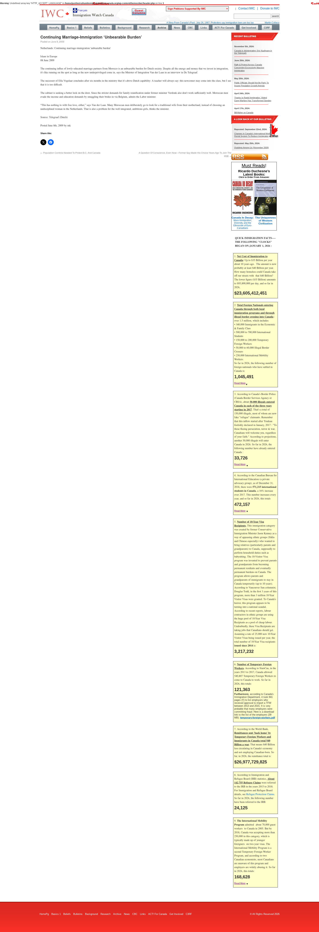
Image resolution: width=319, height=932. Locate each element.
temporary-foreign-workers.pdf (257, 717)
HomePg (54, 27)
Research (144, 27)
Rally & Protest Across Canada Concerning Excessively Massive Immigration (249, 68)
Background (124, 27)
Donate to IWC (269, 8)
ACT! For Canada (224, 27)
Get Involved (249, 27)
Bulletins (105, 27)
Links (203, 27)
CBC (190, 27)
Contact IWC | (248, 8)
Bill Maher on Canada (243, 112)
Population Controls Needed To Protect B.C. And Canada (70, 152)
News (177, 27)
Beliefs (88, 27)
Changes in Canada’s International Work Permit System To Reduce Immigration (252, 134)
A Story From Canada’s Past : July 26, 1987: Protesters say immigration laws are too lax (191, 22)
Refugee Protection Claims (260, 794)
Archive (161, 27)
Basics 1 (71, 27)
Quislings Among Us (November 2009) (251, 147)
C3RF (267, 27)
